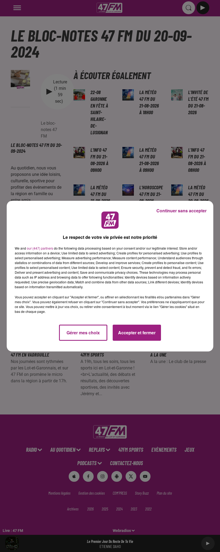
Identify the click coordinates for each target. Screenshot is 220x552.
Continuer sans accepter (181, 211)
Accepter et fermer (137, 332)
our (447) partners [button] (40, 248)
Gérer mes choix (83, 332)
